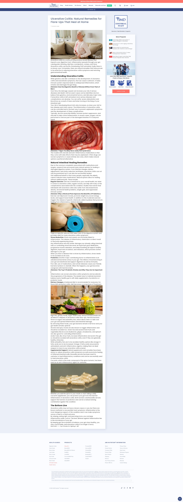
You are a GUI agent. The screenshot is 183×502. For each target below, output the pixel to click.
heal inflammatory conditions (70, 356)
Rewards (122, 460)
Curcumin (54, 360)
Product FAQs (108, 452)
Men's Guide (52, 454)
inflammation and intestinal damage (79, 322)
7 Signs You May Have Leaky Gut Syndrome (74, 151)
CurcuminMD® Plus (68, 456)
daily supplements (81, 278)
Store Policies (108, 454)
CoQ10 (87, 458)
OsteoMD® (66, 460)
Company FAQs (108, 450)
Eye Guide (51, 456)
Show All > (66, 446)
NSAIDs (73, 113)
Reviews (122, 458)
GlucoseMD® (88, 448)
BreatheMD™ (88, 454)
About (106, 446)
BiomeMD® (67, 448)
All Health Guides (53, 462)
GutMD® (66, 452)
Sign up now (121, 91)
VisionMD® (66, 458)
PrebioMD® (88, 452)
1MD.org (96, 471)
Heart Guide (52, 448)
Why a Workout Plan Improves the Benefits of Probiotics (79, 194)
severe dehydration (89, 99)
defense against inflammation (88, 418)
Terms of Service (123, 448)
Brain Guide (52, 460)
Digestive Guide (52, 446)
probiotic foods (56, 280)
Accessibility (122, 456)
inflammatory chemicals (80, 239)
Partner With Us (108, 462)
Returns (107, 458)
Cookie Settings (123, 462)
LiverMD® (66, 454)
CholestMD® (88, 450)
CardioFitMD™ (88, 456)
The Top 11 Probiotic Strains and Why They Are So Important (80, 270)
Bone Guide (52, 450)
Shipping (107, 456)
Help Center (122, 450)
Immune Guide (52, 458)
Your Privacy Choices (110, 460)
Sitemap (122, 454)
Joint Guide (51, 452)
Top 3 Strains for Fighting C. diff (69, 426)
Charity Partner (108, 448)
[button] (116, 5)
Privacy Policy (123, 446)
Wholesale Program (124, 452)
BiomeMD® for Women (69, 450)
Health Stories (52, 464)
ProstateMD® (88, 446)
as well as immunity (91, 262)
